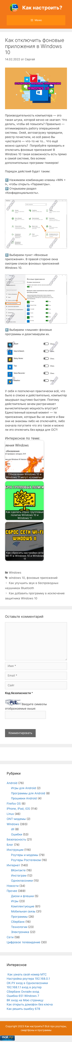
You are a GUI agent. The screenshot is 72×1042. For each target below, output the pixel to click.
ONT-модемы (16, 819)
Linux (10, 814)
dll (12, 829)
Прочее (12, 891)
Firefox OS (14, 803)
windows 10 (17, 577)
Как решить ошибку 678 (23, 1008)
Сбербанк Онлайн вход (23, 991)
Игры (14, 901)
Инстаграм (18, 875)
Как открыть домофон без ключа (30, 1004)
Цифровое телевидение (23, 942)
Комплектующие (22, 906)
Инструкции (15, 849)
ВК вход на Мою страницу (25, 1000)
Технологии (19, 927)
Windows (15, 572)
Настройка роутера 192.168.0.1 (28, 978)
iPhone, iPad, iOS (18, 808)
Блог (10, 844)
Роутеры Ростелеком (26, 860)
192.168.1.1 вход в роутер (24, 987)
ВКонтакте (18, 870)
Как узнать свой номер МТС (27, 974)
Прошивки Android (24, 798)
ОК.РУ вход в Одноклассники (27, 983)
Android (12, 783)
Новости (13, 885)
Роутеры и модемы (24, 855)
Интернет (13, 865)
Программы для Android (28, 793)
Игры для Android (23, 788)
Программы (19, 916)
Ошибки (16, 834)
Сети (10, 937)
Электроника (20, 932)
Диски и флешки (22, 896)
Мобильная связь (23, 911)
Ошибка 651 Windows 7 (23, 996)
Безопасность (16, 839)
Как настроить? (42, 8)
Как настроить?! (34, 1026)
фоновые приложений (42, 577)
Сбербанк (18, 921)
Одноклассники (22, 880)
